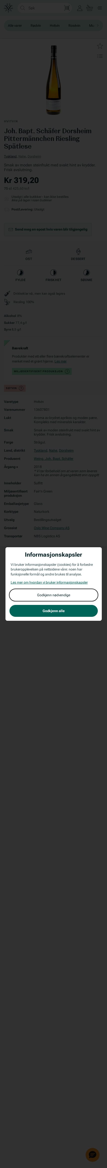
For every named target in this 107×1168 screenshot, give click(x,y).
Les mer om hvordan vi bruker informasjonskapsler (49, 582)
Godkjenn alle (54, 611)
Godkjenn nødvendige (53, 595)
